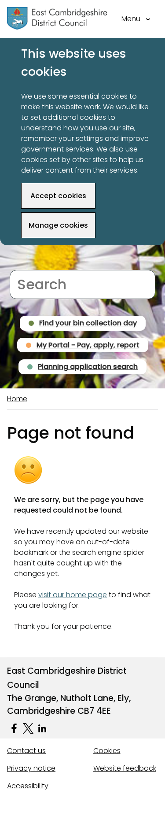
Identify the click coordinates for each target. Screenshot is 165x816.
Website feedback (124, 768)
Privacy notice (31, 768)
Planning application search (88, 367)
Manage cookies (58, 225)
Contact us (26, 751)
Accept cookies (58, 196)
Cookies (107, 751)
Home (17, 399)
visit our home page (72, 595)
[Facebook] (14, 728)
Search (22, 264)
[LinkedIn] (42, 728)
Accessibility (27, 786)
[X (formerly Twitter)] (28, 728)
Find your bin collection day (88, 323)
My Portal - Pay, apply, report (88, 345)
